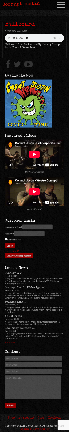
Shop (11, 417)
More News (10, 342)
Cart (41, 417)
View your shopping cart (19, 255)
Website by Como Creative (35, 428)
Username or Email (13, 227)
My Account (26, 417)
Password (9, 233)
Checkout (54, 417)
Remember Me (14, 239)
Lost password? (12, 251)
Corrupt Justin (21, 4)
